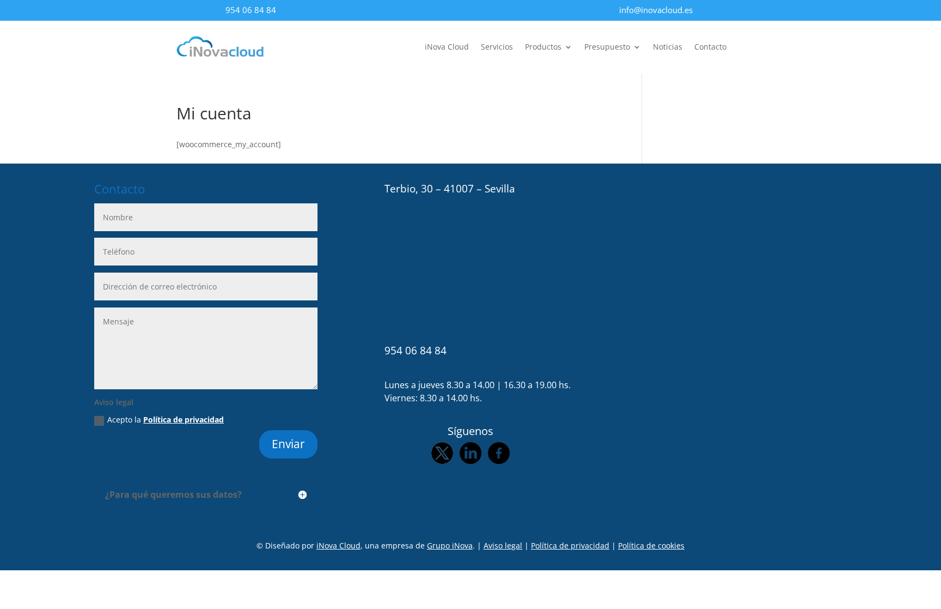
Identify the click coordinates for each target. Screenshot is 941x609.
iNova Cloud (447, 47)
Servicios (497, 47)
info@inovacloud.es (656, 9)
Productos (543, 47)
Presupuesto (607, 47)
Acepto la (165, 419)
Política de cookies (651, 545)
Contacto (710, 47)
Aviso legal (503, 545)
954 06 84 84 (250, 9)
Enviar (288, 443)
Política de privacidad (183, 419)
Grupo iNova (450, 545)
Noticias (667, 47)
